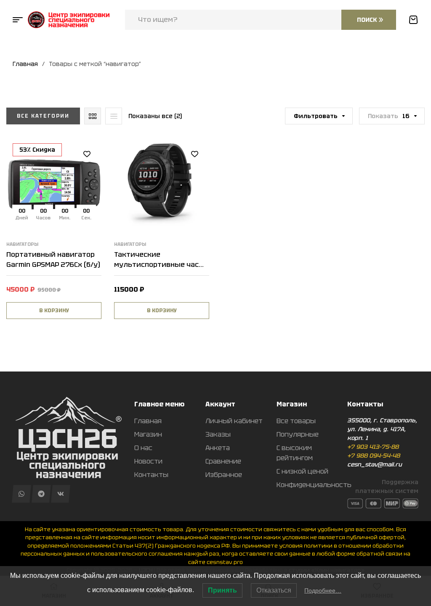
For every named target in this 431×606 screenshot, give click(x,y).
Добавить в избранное (86, 153)
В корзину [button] (54, 310)
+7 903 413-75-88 (373, 447)
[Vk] (60, 494)
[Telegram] (41, 494)
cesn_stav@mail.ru (374, 464)
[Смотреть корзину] (413, 20)
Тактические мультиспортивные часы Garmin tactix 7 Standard (159, 264)
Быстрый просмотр (86, 191)
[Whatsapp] (21, 494)
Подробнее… (322, 590)
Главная (25, 64)
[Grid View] (92, 116)
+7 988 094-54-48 (373, 455)
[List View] (113, 116)
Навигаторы (22, 244)
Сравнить (86, 172)
